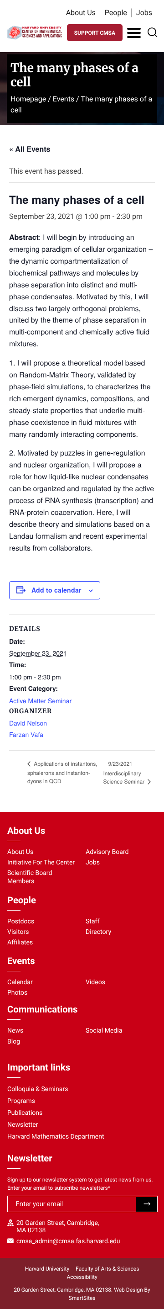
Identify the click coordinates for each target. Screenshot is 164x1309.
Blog (13, 1041)
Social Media (104, 1030)
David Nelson (28, 722)
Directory (98, 932)
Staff (92, 921)
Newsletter (22, 1125)
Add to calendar (56, 589)
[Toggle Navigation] (134, 33)
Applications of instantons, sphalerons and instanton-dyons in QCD (62, 772)
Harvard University (47, 1269)
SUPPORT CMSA (94, 33)
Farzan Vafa (26, 734)
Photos (17, 992)
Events (63, 99)
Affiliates (20, 942)
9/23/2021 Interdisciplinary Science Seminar (124, 772)
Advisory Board (107, 852)
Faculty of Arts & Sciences (107, 1269)
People (116, 12)
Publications (24, 1113)
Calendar (20, 982)
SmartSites (82, 1298)
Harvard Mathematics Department (55, 1136)
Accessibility (82, 1277)
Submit (146, 1204)
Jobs (144, 12)
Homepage (28, 99)
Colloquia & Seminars (37, 1089)
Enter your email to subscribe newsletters (58, 1188)
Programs (21, 1101)
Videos (95, 982)
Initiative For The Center (41, 862)
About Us (81, 12)
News (15, 1030)
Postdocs (20, 921)
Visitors (18, 932)
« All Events (29, 148)
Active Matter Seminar (40, 700)
